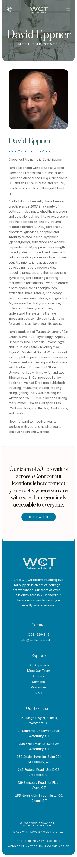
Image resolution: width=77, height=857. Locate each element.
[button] (38, 824)
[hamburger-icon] (68, 10)
